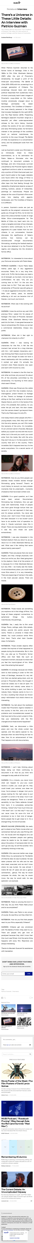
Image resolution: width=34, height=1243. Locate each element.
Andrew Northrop (6, 37)
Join (28, 974)
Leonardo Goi (4, 1201)
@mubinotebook (7, 1213)
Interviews (16, 991)
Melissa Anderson (6, 1166)
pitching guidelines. (9, 1230)
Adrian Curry (4, 1095)
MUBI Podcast (5, 1133)
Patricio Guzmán (6, 991)
